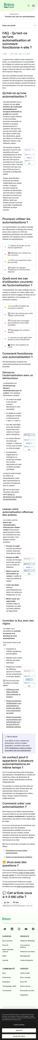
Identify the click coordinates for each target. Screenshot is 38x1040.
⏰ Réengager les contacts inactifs (19, 331)
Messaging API (25, 956)
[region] (19, 1024)
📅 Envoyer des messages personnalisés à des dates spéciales (18, 323)
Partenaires (6, 982)
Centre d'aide (25, 973)
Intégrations (24, 995)
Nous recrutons (7, 941)
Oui (8, 902)
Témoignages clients (9, 986)
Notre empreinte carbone (7, 950)
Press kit (5, 945)
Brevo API (23, 982)
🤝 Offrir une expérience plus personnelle (19, 261)
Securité (5, 960)
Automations (14, 14)
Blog (3, 973)
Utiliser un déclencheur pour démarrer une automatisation (12, 497)
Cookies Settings (19, 1024)
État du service (25, 986)
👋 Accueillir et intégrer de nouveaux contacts (18, 307)
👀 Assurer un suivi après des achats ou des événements (20, 338)
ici (30, 878)
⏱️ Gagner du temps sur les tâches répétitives (19, 246)
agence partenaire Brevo (25, 887)
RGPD (4, 956)
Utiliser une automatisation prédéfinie (19, 857)
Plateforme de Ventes (27, 951)
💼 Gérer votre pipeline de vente (18, 346)
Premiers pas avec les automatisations (20, 17)
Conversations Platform (25, 946)
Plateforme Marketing (27, 941)
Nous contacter (25, 977)
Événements (6, 977)
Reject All (19, 1030)
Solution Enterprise (26, 960)
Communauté (6, 990)
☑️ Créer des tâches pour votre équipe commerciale (20, 314)
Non (17, 902)
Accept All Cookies (19, 1036)
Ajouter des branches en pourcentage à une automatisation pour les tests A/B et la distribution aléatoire (13, 722)
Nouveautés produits (27, 990)
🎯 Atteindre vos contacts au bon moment (19, 254)
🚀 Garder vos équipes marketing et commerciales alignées (19, 270)
